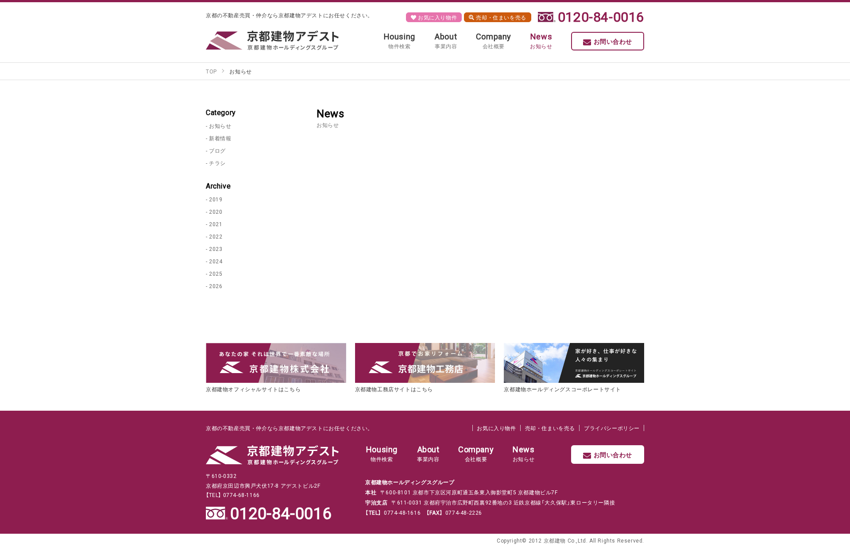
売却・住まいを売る (500, 17)
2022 (215, 236)
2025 (215, 273)
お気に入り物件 (436, 17)
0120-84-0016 (601, 16)
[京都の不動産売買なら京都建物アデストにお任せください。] (272, 40)
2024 (215, 261)
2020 (215, 212)
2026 (215, 286)
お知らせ (220, 126)
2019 (215, 199)
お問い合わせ (613, 41)
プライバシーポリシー (612, 428)
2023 (215, 249)
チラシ (217, 163)
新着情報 (220, 138)
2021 (215, 224)
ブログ (217, 150)
